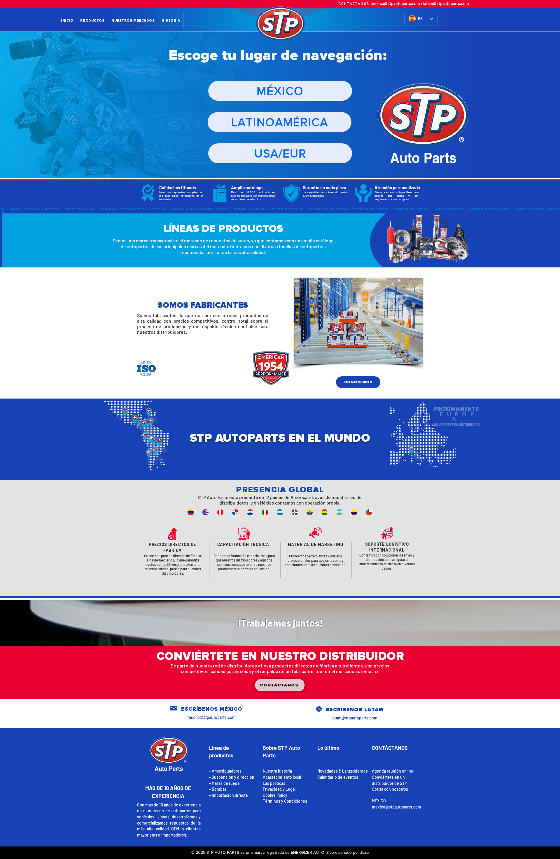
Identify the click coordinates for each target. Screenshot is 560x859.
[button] (280, 685)
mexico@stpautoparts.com (395, 3)
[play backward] (195, 512)
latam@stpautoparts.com (446, 3)
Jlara (364, 852)
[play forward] (373, 512)
